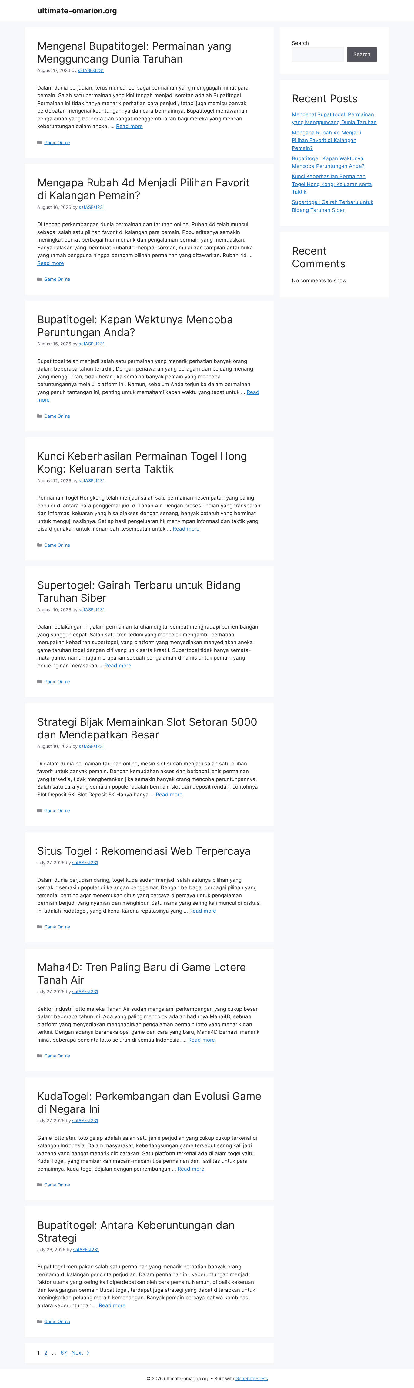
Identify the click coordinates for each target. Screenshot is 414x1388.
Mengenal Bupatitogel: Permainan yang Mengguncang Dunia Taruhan (134, 52)
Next (80, 1353)
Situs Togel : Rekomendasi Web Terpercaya (144, 850)
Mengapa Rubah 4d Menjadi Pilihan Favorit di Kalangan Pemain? (326, 140)
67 (64, 1353)
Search (300, 43)
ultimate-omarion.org (77, 10)
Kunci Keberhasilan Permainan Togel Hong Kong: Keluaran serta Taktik (142, 462)
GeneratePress (251, 1378)
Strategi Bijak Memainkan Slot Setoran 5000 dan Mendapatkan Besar (147, 728)
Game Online (57, 142)
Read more (129, 126)
